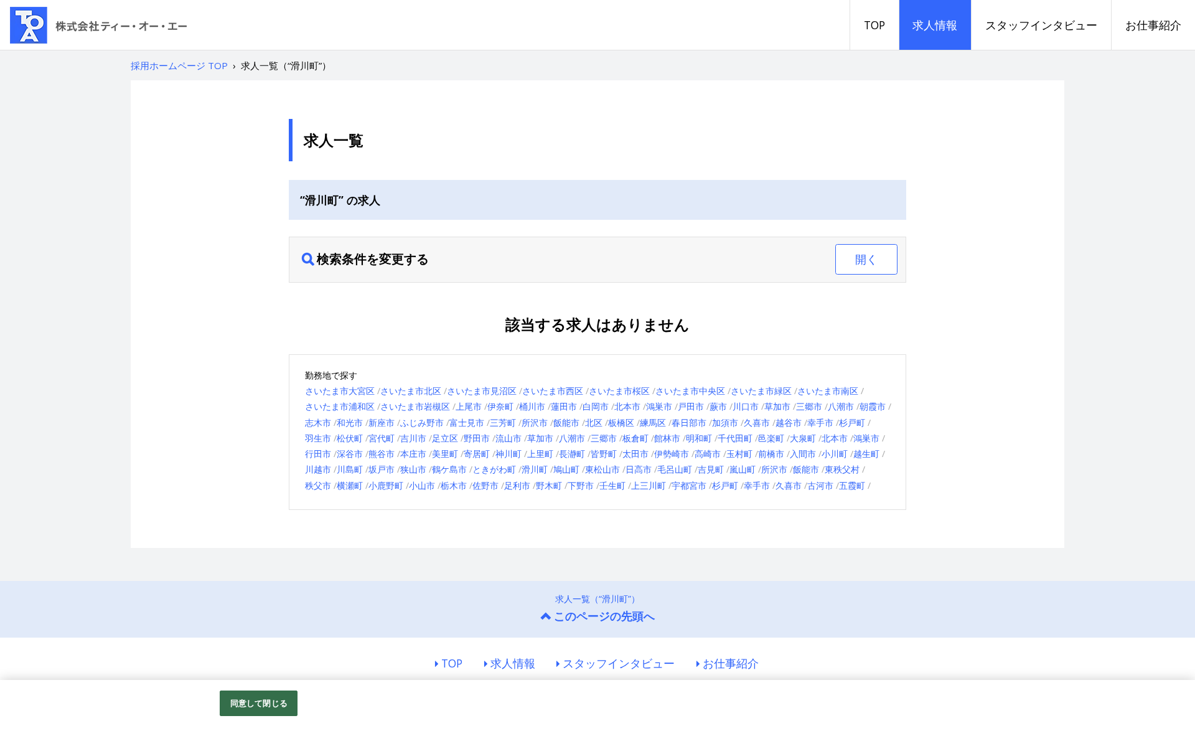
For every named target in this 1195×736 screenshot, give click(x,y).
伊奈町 (500, 406)
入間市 (803, 454)
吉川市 (413, 438)
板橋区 (621, 422)
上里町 (540, 454)
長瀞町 (572, 454)
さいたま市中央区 (690, 391)
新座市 (381, 422)
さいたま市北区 (410, 391)
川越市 (318, 469)
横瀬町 (350, 485)
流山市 (508, 438)
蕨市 (718, 406)
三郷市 (809, 406)
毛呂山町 (674, 469)
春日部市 (689, 422)
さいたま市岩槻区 (415, 406)
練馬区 (653, 422)
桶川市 (532, 406)
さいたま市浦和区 (340, 406)
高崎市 (708, 454)
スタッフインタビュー (1041, 24)
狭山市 (413, 469)
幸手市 (820, 422)
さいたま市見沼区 (482, 391)
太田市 (635, 454)
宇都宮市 (689, 485)
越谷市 (789, 422)
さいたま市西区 (552, 391)
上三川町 (648, 485)
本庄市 (413, 454)
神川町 (508, 454)
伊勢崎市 (671, 454)
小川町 (835, 454)
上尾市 (469, 406)
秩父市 (318, 485)
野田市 (477, 438)
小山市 (422, 485)
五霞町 (852, 485)
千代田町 (735, 438)
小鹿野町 (385, 485)
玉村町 (739, 454)
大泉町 (803, 438)
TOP (874, 24)
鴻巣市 (659, 406)
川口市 (746, 406)
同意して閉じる (259, 703)
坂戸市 (381, 469)
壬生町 (612, 485)
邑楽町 (771, 438)
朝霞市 (873, 406)
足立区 (445, 438)
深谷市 (350, 454)
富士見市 (466, 422)
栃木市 (454, 485)
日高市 (639, 469)
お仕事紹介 (1153, 24)
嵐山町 (742, 469)
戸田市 (691, 406)
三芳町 (503, 422)
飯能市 (566, 422)
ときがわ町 (494, 469)
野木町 (549, 485)
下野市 (581, 485)
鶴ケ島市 (449, 469)
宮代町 (381, 438)
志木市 (318, 422)
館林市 (667, 438)
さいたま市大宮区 (340, 391)
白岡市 (596, 406)
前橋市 (771, 454)
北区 (593, 422)
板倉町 (635, 438)
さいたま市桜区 (619, 391)
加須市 (725, 422)
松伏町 (350, 438)
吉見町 (711, 469)
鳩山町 (566, 469)
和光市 (350, 422)
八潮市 (841, 406)
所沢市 (535, 422)
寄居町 (477, 454)
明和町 (699, 438)
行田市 (318, 454)
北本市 (627, 406)
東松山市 (602, 469)
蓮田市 (564, 406)
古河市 (820, 485)
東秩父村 (842, 469)
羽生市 (318, 438)
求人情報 (934, 24)
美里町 (445, 454)
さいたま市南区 (827, 391)
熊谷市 (381, 454)
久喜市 (757, 422)
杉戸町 (852, 422)
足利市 (517, 485)
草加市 (777, 406)
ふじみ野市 (422, 422)
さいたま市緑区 (761, 391)
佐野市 (485, 485)
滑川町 (535, 469)
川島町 (350, 469)
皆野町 (604, 454)
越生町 (866, 454)
